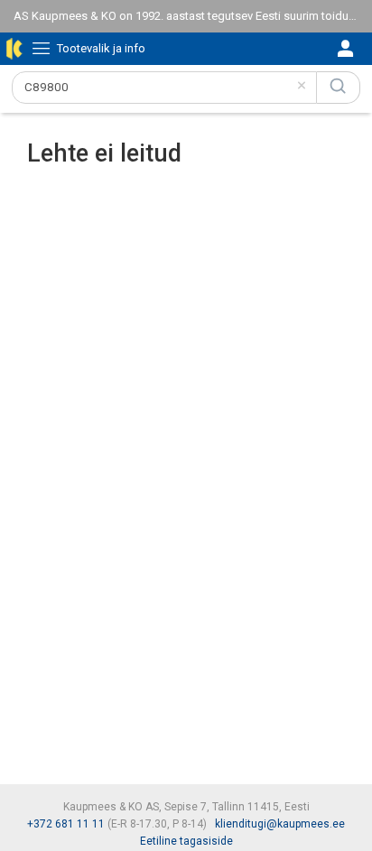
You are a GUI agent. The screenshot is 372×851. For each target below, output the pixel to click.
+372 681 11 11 (66, 824)
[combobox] (164, 87)
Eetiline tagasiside (186, 841)
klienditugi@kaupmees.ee (280, 824)
